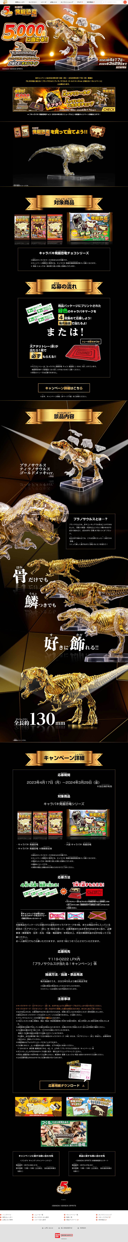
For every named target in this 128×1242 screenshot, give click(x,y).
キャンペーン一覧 (72, 1214)
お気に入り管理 (8, 1219)
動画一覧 (69, 1217)
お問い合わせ (49, 1228)
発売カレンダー (8, 1217)
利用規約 (83, 1228)
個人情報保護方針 (67, 1228)
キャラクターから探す (42, 1217)
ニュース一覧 (39, 1214)
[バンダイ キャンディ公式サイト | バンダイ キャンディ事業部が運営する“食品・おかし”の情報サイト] (5, 2)
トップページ (7, 1214)
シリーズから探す (40, 1219)
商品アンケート (72, 1219)
